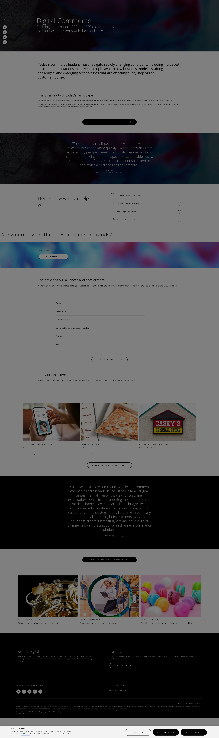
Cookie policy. (25, 735)
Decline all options (166, 732)
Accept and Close (193, 732)
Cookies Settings (138, 732)
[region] (109, 732)
